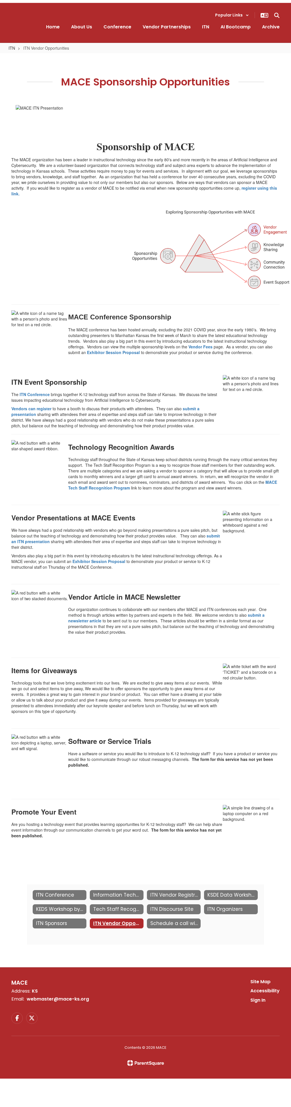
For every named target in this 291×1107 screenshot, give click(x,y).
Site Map (260, 981)
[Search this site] (277, 15)
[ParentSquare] (145, 1063)
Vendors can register (31, 408)
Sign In (257, 1000)
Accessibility (265, 990)
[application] (289, 1105)
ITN (12, 48)
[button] (232, 15)
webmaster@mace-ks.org (58, 999)
